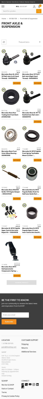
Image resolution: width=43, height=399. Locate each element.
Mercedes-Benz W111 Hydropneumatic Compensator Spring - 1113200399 (9, 269)
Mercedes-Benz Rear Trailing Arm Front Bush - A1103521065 (10, 115)
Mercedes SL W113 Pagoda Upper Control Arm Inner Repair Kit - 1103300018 (11, 230)
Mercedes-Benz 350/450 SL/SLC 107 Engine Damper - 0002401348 (11, 192)
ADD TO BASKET (17, 83)
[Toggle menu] (3, 6)
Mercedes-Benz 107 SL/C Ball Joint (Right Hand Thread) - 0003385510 (31, 76)
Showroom (27, 2)
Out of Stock (17, 275)
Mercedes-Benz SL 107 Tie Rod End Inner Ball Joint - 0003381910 (31, 115)
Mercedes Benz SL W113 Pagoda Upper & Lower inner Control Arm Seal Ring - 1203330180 (31, 231)
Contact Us (32, 2)
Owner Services (15, 2)
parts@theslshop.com (9, 347)
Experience (8, 2)
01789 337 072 (8, 343)
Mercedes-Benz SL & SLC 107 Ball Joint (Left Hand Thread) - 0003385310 (10, 76)
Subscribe (9, 322)
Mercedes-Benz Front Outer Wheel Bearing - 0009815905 (9, 153)
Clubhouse (21, 2)
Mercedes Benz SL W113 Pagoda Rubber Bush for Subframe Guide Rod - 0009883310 (30, 192)
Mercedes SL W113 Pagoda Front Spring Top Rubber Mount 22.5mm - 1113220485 (31, 154)
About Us (4, 2)
